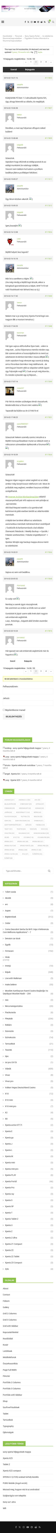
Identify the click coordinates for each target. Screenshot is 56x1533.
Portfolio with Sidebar (12, 1395)
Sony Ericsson (22, 820)
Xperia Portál (26, 845)
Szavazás (29, 1031)
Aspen (29, 910)
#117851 (48, 417)
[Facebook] (25, 22)
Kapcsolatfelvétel (10, 1332)
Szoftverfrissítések (11, 1407)
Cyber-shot (26, 804)
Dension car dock (29, 938)
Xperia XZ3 (15, 780)
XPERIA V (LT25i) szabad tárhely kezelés (21, 1477)
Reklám (38, 816)
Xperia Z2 (29, 1250)
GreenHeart (25, 808)
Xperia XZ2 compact (12, 1471)
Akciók (29, 898)
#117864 (48, 455)
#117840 (48, 296)
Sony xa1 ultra (9, 1502)
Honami (39, 808)
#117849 (48, 382)
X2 (29, 1112)
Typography (8, 1426)
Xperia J (29, 1144)
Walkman (24, 833)
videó (33, 829)
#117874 (48, 631)
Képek (37, 812)
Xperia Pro (43, 845)
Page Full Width (10, 1370)
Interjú (29, 966)
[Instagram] (31, 22)
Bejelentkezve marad (15, 710)
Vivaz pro (9, 833)
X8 (6, 837)
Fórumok (18, 36)
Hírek (7, 957)
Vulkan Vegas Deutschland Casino (29, 1087)
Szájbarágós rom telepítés (14, 1496)
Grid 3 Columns (10, 1320)
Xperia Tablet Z (29, 1219)
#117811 (48, 179)
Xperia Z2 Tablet (29, 1256)
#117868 (48, 579)
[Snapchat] (38, 22)
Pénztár (6, 1376)
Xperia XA (15, 774)
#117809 (48, 138)
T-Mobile (40, 825)
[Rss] (45, 22)
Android (9, 800)
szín (28, 825)
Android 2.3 (24, 800)
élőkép (8, 858)
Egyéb (29, 945)
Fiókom (6, 1301)
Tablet (5, 1414)
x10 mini (28, 837)
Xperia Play (10, 845)
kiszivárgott (23, 812)
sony (7, 820)
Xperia (8, 841)
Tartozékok (29, 1044)
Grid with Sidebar (10, 1326)
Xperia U (29, 1225)
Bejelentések (29, 917)
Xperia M (29, 1156)
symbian (38, 820)
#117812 (48, 206)
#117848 (48, 326)
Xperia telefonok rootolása (23, 765)
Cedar (29, 923)
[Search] (53, 22)
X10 (16, 837)
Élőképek (37, 854)
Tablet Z (6, 1464)
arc (29, 904)
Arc (37, 800)
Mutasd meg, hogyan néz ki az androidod (21, 1489)
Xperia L (29, 1150)
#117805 (48, 78)
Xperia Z (22, 850)
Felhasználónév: (10, 686)
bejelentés (10, 804)
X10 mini (29, 1100)
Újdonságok (8, 1432)
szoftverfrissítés (12, 825)
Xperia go (29, 1137)
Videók (29, 1069)
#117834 (48, 232)
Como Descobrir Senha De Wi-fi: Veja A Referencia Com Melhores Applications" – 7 (28, 930)
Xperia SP (9, 850)
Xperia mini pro (29, 1169)
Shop (5, 1401)
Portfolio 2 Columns (12, 1382)
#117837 (48, 259)
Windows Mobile (41, 833)
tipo (29, 1056)
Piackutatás (29, 1012)
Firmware (9, 808)
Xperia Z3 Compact (29, 1263)
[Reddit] (41, 22)
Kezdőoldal (7, 36)
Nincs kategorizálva (29, 1006)
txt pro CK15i (29, 1062)
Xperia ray (29, 1194)
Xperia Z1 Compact (29, 1244)
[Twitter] (28, 22)
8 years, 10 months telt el (21, 52)
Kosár (5, 1345)
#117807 (48, 108)
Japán (8, 812)
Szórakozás (29, 1037)
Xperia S (29, 1200)
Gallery (6, 1307)
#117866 (48, 552)
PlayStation (10, 816)
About (5, 1288)
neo (29, 1000)
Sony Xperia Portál (32, 36)
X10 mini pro (44, 837)
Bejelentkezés (14, 716)
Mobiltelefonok (9, 1357)
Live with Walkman (29, 978)
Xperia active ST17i (29, 1125)
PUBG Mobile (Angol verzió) (15, 1483)
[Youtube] (35, 22)
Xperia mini (29, 1162)
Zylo (25, 854)
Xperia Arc (22, 841)
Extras (40, 804)
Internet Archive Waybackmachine (23, 497)
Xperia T (29, 1213)
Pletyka (25, 816)
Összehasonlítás (10, 1363)
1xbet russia (29, 892)
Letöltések (7, 1351)
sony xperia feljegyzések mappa (27, 748)
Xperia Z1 (36, 850)
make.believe (29, 984)
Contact (6, 1295)
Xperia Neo (37, 841)
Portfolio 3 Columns (12, 1388)
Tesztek (21, 829)
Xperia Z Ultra (11, 854)
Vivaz (44, 829)
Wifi (4, 1508)
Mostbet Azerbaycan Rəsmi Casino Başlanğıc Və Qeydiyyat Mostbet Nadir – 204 (28, 992)
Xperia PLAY (29, 1175)
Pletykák (29, 1018)
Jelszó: (6, 698)
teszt (8, 829)
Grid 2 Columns (10, 1313)
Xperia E (29, 1131)
